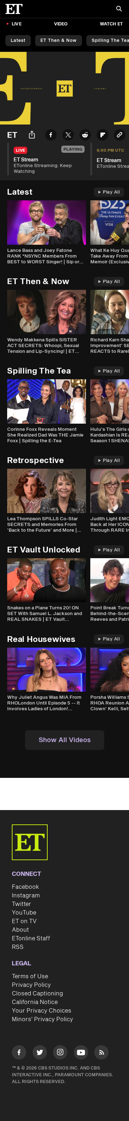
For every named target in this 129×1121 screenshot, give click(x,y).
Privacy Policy (31, 985)
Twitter (21, 904)
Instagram (26, 895)
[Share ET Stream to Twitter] (68, 136)
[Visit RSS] (101, 1053)
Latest (18, 40)
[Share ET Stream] (31, 136)
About (20, 930)
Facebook (25, 887)
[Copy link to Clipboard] (119, 136)
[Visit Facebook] (19, 1053)
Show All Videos (65, 740)
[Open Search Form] (119, 9)
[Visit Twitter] (40, 1053)
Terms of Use (30, 976)
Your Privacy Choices (41, 1011)
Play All (111, 192)
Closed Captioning (37, 993)
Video (61, 24)
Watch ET (111, 24)
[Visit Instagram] (60, 1053)
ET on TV (24, 921)
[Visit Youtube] (81, 1052)
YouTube (24, 912)
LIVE (17, 24)
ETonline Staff (31, 938)
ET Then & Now (58, 40)
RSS (18, 947)
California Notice (35, 1002)
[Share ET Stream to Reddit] (85, 136)
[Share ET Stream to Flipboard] (102, 136)
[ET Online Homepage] (16, 9)
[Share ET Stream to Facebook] (50, 136)
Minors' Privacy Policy (42, 1019)
